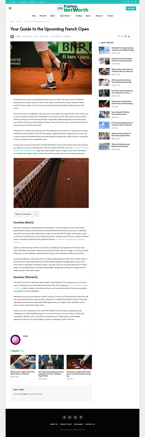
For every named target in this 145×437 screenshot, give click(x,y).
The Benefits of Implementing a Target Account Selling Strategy (123, 49)
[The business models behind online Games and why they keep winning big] (79, 362)
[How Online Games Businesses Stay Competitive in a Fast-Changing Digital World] (51, 362)
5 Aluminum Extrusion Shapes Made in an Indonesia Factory (122, 60)
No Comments (56, 36)
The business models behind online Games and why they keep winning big (79, 374)
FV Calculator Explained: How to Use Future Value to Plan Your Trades (122, 124)
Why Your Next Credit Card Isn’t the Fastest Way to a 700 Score (22, 373)
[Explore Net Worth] (72, 8)
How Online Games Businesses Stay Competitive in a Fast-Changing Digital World (51, 374)
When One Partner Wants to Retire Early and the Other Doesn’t (121, 134)
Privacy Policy (23, 2)
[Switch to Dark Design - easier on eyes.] (132, 2)
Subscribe (131, 8)
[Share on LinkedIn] (128, 36)
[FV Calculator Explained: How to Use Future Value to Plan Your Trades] (104, 125)
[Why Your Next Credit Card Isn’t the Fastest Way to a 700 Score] (23, 362)
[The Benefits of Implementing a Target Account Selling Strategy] (104, 50)
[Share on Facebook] (118, 36)
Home (34, 16)
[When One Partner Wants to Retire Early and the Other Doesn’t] (104, 135)
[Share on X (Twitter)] (122, 36)
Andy (18, 36)
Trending (78, 16)
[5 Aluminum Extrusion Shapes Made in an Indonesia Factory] (104, 61)
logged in (25, 394)
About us (13, 2)
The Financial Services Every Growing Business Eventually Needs (121, 81)
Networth (43, 16)
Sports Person (65, 16)
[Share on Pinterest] (125, 36)
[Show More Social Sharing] (133, 36)
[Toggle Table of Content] (34, 214)
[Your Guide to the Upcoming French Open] (51, 68)
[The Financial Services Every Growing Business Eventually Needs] (104, 82)
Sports (88, 16)
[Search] (135, 2)
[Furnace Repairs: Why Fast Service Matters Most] (104, 114)
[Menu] (10, 8)
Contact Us (42, 2)
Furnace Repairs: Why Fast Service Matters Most (121, 113)
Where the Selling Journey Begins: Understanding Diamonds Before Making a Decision (121, 145)
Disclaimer (33, 2)
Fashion (110, 16)
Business (99, 16)
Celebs (52, 16)
